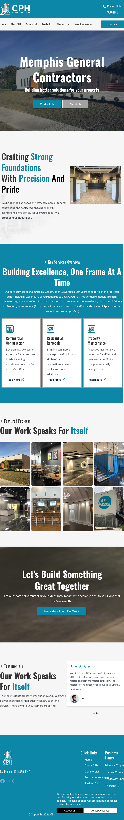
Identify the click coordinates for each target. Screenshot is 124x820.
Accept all (69, 810)
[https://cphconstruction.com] (35, 9)
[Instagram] (11, 781)
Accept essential (100, 810)
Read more (75, 689)
